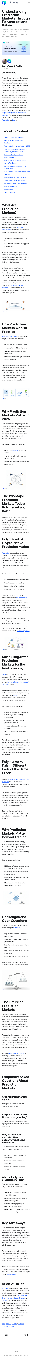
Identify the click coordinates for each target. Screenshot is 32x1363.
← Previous (6, 1335)
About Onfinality (9, 192)
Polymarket (6, 120)
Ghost (26, 1355)
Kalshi (14, 120)
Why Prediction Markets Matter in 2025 (17, 146)
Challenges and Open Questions (15, 177)
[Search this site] (25, 2)
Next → (27, 1335)
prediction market (9, 73)
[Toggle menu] (29, 2)
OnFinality (5, 1288)
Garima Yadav (7, 66)
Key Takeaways (9, 189)
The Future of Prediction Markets (15, 181)
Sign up (16, 1351)
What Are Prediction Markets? (14, 137)
